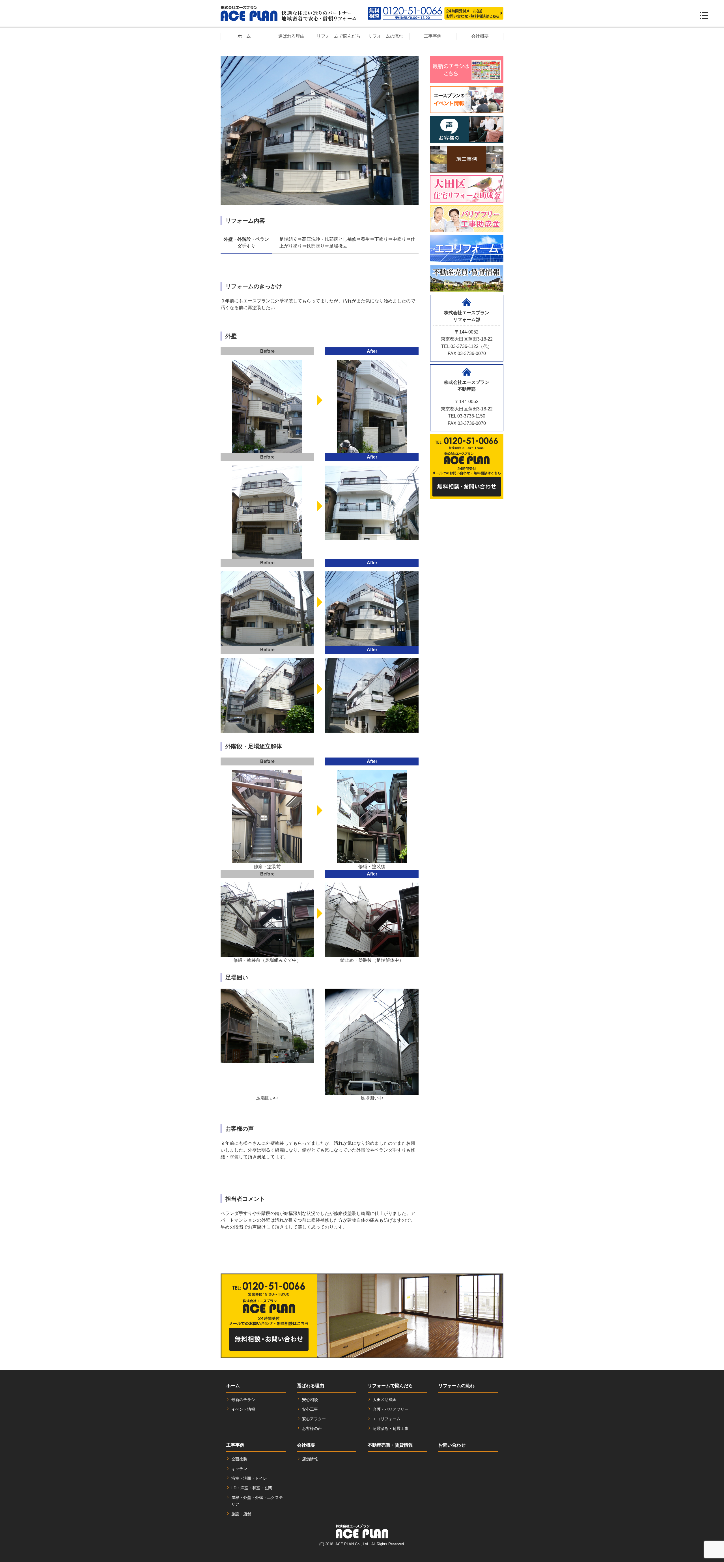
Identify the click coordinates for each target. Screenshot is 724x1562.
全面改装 (239, 1459)
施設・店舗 (241, 1514)
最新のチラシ (243, 1399)
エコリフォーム (386, 1419)
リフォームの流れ (385, 36)
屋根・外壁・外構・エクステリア (257, 1501)
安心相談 (310, 1399)
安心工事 (310, 1409)
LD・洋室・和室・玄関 (251, 1488)
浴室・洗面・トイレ (249, 1478)
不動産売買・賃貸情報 (390, 1445)
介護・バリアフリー (390, 1409)
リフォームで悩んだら (338, 36)
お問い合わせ (452, 1445)
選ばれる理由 (291, 36)
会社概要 (480, 36)
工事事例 (432, 36)
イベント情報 (243, 1409)
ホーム (244, 36)
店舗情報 (310, 1459)
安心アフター (314, 1419)
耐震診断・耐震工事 (390, 1428)
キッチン (239, 1468)
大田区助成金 (385, 1399)
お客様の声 (312, 1428)
